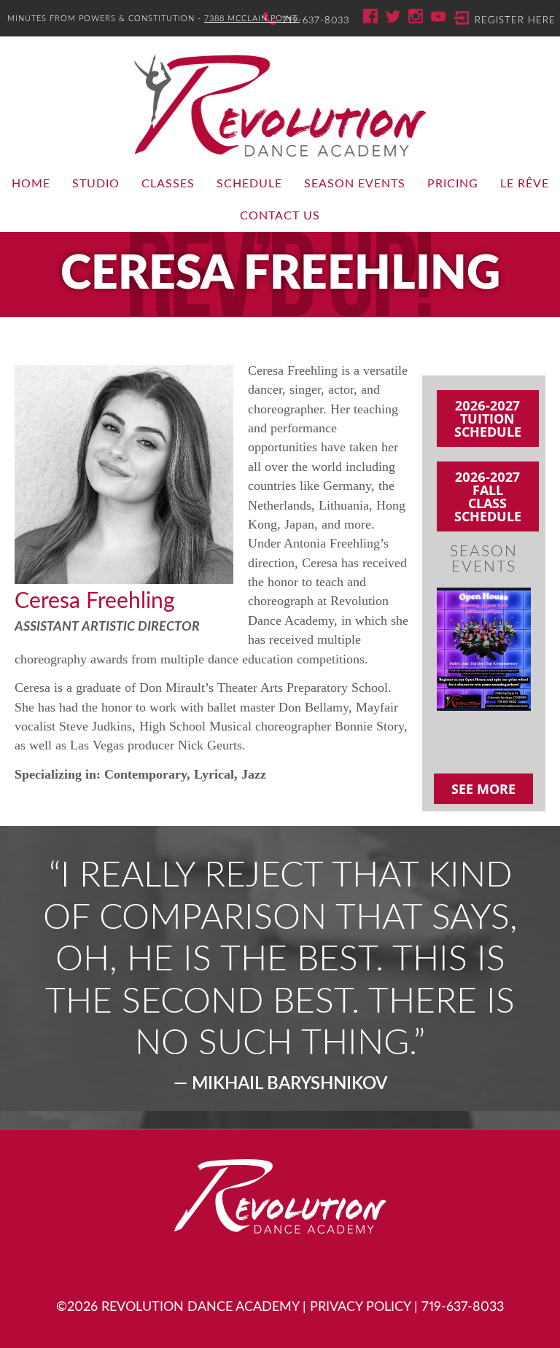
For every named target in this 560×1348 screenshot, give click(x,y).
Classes (168, 184)
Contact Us (280, 216)
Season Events (354, 184)
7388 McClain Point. (252, 19)
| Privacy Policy (357, 1307)
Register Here (515, 21)
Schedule (249, 184)
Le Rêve (524, 184)
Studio (96, 184)
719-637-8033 (315, 21)
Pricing (452, 184)
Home (31, 184)
